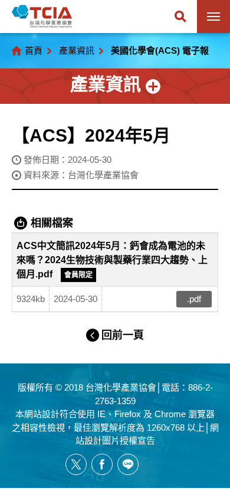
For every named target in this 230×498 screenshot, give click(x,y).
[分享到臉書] (102, 464)
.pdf (194, 299)
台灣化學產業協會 (42, 16)
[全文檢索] (180, 16)
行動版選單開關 (213, 16)
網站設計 (42, 414)
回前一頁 (122, 335)
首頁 (33, 50)
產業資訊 (76, 50)
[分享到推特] (76, 464)
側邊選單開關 (115, 86)
